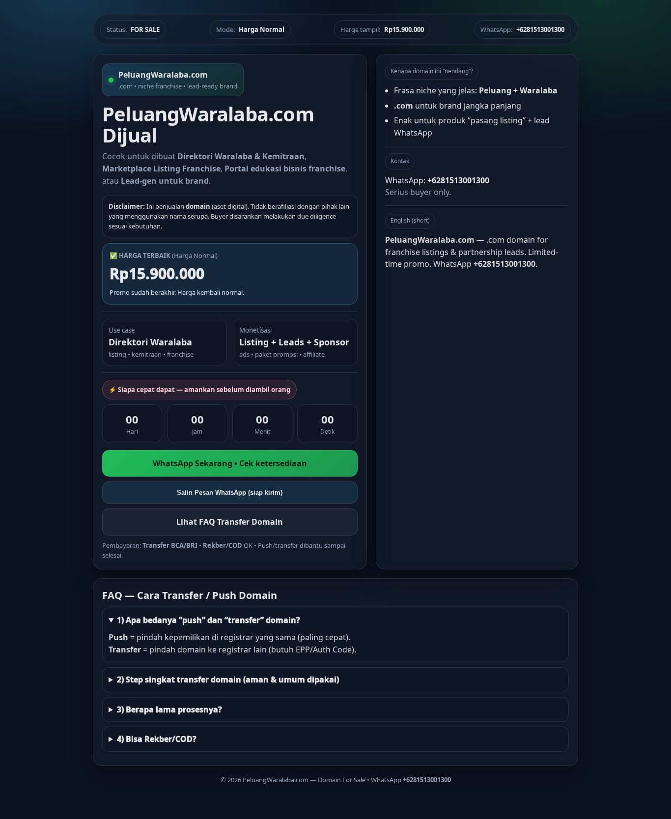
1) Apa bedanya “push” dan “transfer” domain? (208, 620)
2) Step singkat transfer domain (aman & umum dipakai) (228, 679)
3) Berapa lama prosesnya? (169, 709)
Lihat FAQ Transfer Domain (229, 521)
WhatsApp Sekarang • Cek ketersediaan (230, 463)
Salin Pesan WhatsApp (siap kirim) (229, 492)
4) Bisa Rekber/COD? (156, 739)
